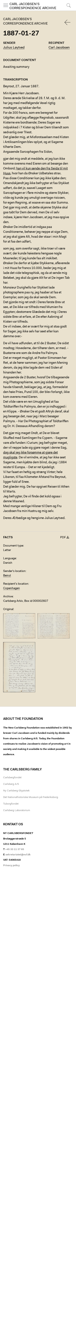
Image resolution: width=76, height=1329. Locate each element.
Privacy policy (11, 865)
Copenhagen (11, 588)
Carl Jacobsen (59, 47)
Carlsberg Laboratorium (16, 810)
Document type (13, 545)
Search (68, 10)
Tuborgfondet (11, 804)
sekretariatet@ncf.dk (18, 854)
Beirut (7, 575)
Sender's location (14, 571)
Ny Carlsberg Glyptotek (16, 790)
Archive (8, 596)
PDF (63, 537)
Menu (6, 10)
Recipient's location (15, 584)
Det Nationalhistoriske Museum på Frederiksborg (30, 797)
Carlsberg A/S (11, 784)
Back (68, 22)
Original (8, 609)
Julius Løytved (13, 47)
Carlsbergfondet (12, 777)
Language (9, 558)
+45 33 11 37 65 (14, 849)
